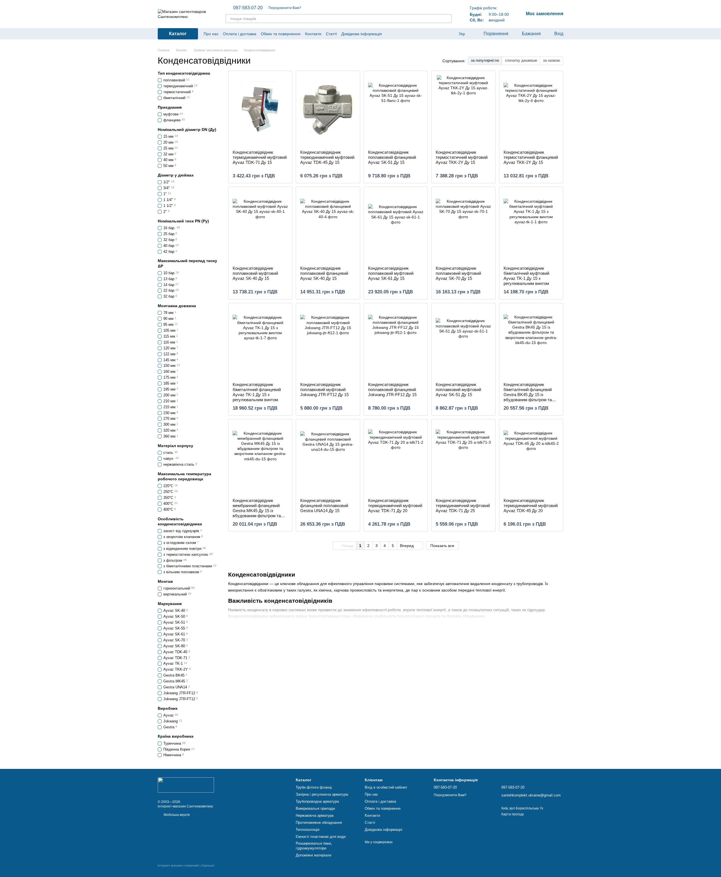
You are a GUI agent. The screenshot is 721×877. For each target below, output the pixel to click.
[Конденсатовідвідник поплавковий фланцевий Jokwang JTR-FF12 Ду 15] (395, 342)
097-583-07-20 (248, 8)
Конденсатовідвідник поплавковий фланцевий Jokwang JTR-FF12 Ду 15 (392, 389)
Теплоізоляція (307, 829)
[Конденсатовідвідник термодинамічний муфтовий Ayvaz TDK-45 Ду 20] (531, 458)
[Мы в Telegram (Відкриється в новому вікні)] (390, 34)
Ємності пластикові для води (321, 836)
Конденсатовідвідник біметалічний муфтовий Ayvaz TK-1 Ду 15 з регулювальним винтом (526, 276)
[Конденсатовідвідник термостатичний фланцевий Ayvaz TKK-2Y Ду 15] (531, 110)
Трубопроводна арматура (317, 801)
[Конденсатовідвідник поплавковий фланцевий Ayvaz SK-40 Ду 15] (327, 226)
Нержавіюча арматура (314, 815)
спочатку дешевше (521, 60)
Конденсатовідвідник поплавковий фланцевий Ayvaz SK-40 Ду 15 (324, 273)
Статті (331, 34)
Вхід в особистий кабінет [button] (386, 787)
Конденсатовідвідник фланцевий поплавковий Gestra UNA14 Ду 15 (324, 505)
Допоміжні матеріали (313, 855)
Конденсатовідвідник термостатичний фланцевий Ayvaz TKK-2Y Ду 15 (531, 157)
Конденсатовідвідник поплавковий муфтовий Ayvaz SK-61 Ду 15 (390, 273)
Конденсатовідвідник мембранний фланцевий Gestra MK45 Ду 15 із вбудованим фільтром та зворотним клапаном (257, 510)
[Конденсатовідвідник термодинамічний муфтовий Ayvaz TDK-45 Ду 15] (327, 110)
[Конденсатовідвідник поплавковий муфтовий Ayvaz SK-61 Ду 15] (395, 226)
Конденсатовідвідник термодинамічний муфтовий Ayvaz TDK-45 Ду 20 (531, 505)
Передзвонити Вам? (284, 8)
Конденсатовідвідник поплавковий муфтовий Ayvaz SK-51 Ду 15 (458, 389)
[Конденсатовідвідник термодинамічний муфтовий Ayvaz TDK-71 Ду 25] (463, 458)
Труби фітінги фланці (314, 787)
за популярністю (485, 60)
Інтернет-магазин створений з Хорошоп (186, 865)
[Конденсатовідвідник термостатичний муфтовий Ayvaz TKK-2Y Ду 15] (463, 110)
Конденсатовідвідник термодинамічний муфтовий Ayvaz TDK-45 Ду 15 (327, 157)
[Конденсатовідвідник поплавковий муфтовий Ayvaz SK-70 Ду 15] (463, 226)
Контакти (313, 34)
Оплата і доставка (239, 34)
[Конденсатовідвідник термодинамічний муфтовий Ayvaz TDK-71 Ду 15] (260, 110)
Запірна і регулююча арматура (322, 794)
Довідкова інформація (361, 34)
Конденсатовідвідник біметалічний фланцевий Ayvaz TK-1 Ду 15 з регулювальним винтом (257, 392)
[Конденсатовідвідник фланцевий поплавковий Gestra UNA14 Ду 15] (327, 458)
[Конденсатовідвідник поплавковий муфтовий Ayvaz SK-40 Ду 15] (260, 226)
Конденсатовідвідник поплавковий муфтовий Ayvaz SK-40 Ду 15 (255, 273)
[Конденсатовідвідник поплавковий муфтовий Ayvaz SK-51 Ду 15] (463, 342)
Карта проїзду (512, 814)
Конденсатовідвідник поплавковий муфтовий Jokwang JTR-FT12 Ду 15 (324, 389)
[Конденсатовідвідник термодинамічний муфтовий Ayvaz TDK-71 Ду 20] (395, 458)
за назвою (551, 60)
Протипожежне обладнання (319, 822)
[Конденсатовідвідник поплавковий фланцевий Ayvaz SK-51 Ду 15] (395, 110)
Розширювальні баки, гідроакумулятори (314, 845)
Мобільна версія (176, 815)
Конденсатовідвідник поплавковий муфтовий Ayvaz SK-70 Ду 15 (458, 273)
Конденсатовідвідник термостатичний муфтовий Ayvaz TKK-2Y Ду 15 (462, 157)
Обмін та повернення (281, 34)
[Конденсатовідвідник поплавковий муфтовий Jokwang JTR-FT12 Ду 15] (327, 342)
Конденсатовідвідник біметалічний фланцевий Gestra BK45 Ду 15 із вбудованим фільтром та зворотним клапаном (528, 394)
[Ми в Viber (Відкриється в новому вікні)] (396, 34)
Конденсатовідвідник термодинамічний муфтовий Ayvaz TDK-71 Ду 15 (260, 157)
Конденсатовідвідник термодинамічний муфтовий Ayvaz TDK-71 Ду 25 (463, 505)
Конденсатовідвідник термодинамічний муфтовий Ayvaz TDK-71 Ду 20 (395, 505)
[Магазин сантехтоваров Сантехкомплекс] (186, 785)
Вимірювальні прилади (315, 808)
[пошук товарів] (447, 18)
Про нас (211, 34)
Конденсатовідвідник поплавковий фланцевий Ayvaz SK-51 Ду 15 (392, 157)
